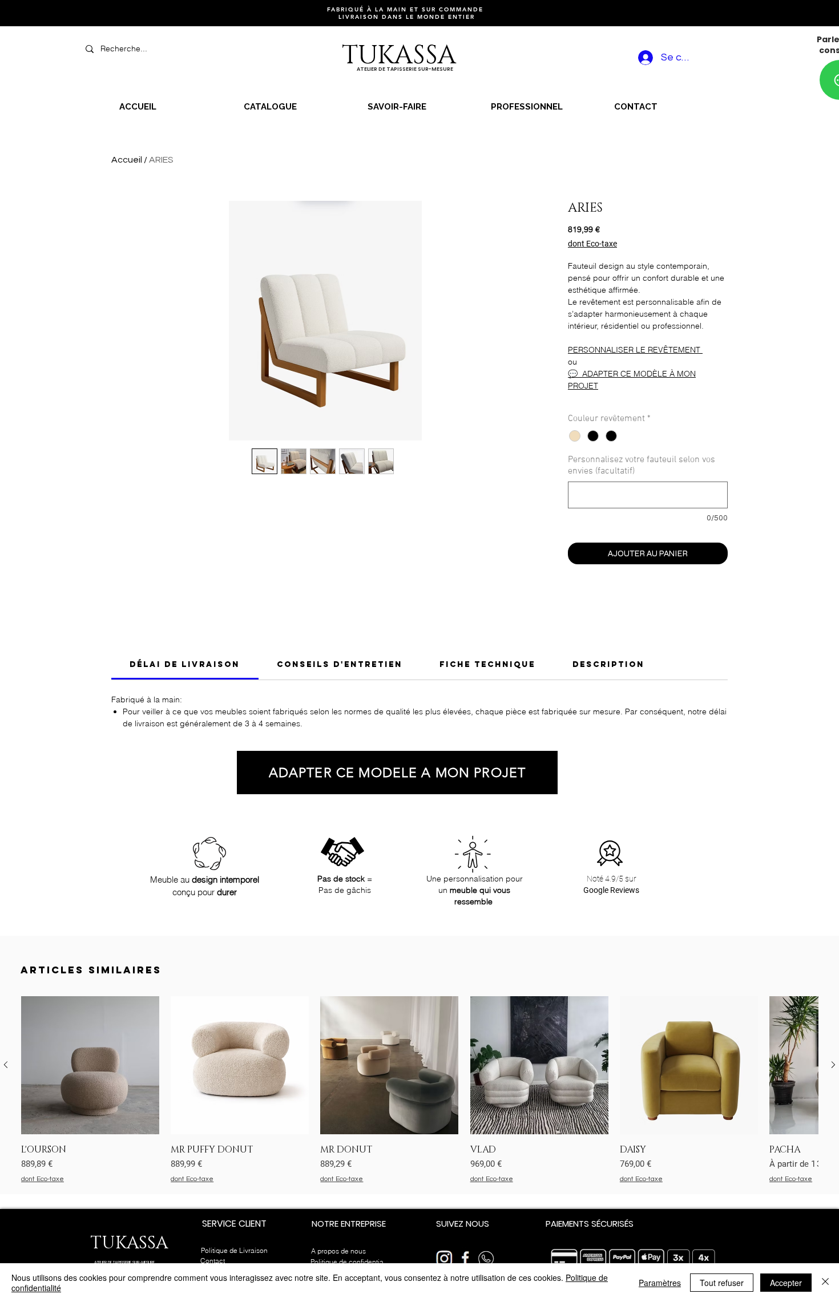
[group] (419, 1090)
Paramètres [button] (660, 1282)
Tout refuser (722, 1282)
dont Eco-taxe (592, 243)
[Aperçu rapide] (90, 1065)
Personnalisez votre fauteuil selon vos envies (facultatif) (641, 465)
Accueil (126, 159)
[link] (185, 664)
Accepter (786, 1282)
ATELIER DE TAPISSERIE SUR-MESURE (124, 1262)
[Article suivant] (833, 1064)
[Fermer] (825, 1282)
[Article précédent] (5, 1064)
